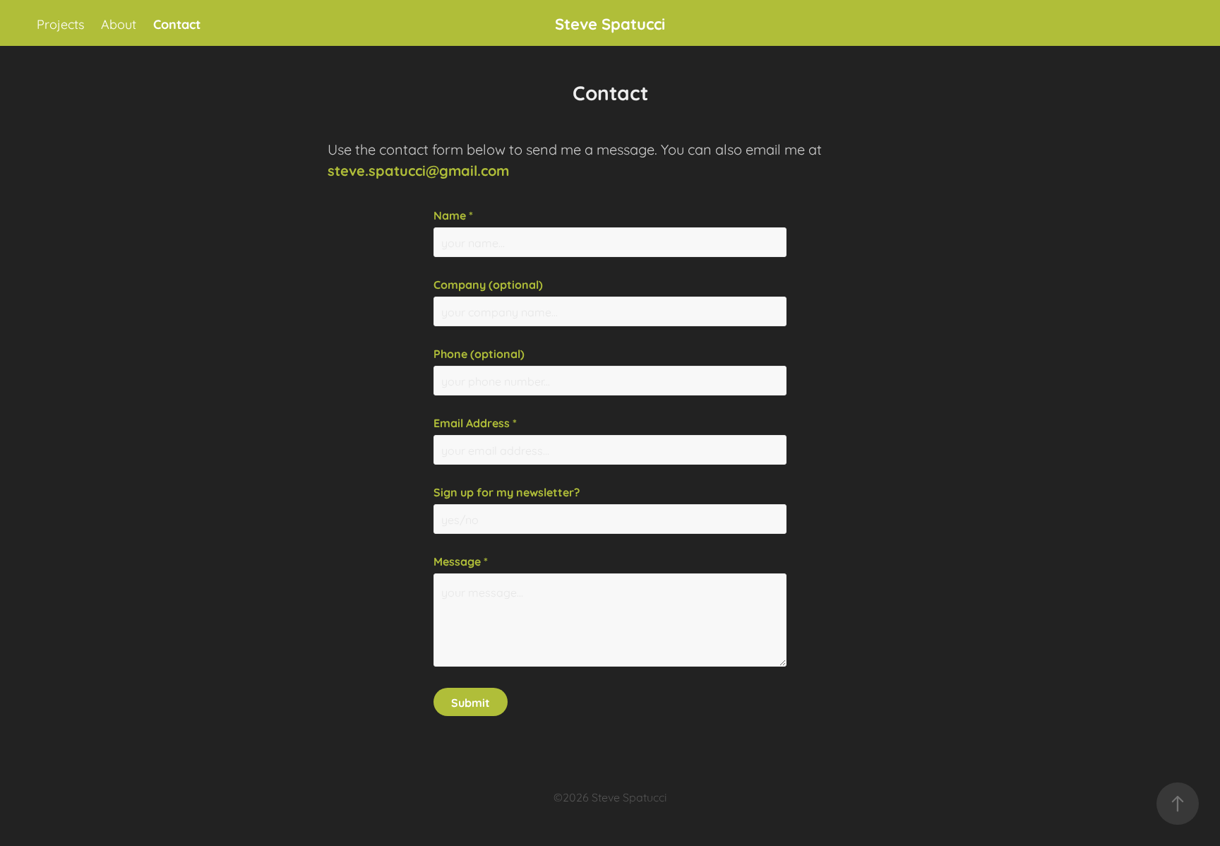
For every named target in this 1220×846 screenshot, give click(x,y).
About (118, 23)
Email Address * (475, 422)
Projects (60, 23)
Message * (460, 560)
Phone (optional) (479, 353)
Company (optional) (488, 284)
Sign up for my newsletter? (506, 491)
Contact (177, 23)
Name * (453, 214)
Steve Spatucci (610, 23)
